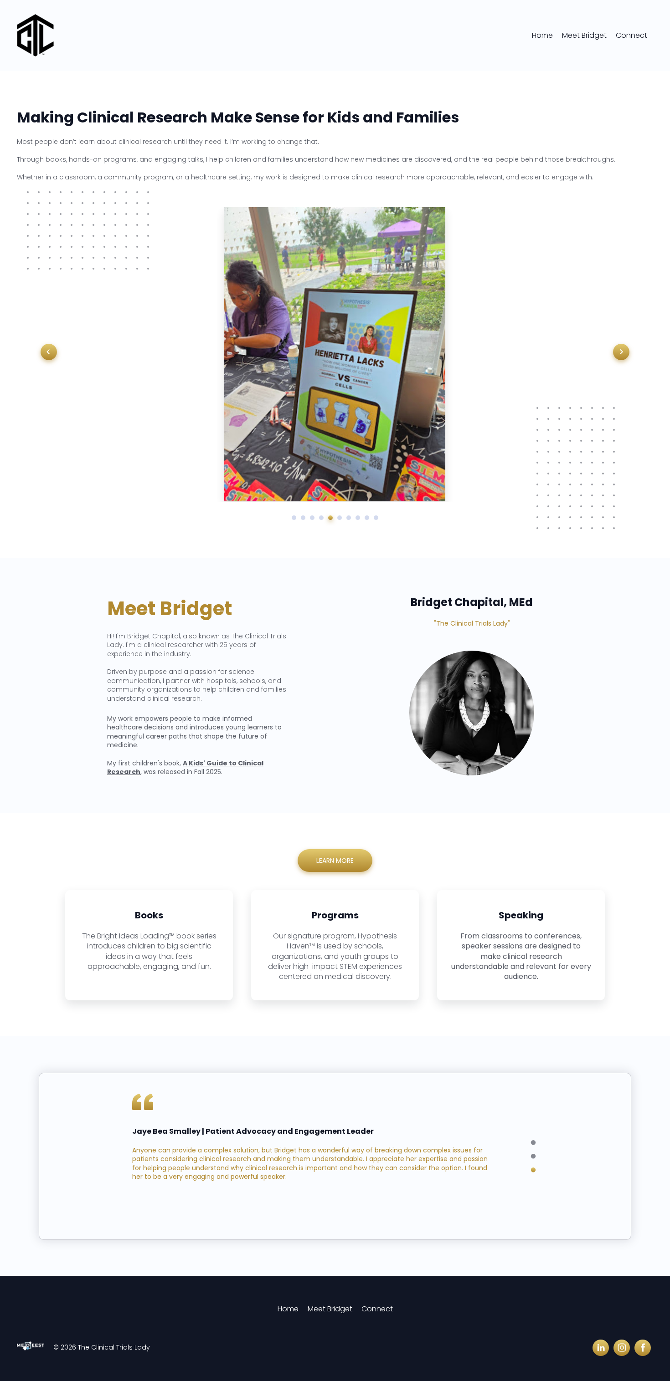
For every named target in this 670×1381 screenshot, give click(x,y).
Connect (631, 35)
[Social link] (601, 1348)
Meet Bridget (584, 35)
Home (542, 35)
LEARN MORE (335, 860)
